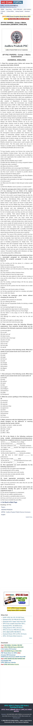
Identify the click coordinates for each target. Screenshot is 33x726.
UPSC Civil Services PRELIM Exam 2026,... (14, 629)
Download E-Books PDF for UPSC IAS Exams (15, 634)
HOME (2, 9)
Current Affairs (10, 11)
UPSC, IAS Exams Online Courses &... (13, 636)
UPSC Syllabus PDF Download (8, 649)
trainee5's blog (29, 517)
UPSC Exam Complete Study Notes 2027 (18, 16)
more (30, 638)
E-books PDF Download (8, 655)
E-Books (3, 11)
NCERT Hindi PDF (20, 656)
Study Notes (9, 9)
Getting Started (19, 11)
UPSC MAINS (27, 9)
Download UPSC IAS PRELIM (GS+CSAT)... (14, 619)
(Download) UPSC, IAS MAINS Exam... (13, 625)
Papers (3, 507)
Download (27, 11)
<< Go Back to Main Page (9, 502)
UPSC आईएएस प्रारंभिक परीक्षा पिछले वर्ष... (12, 632)
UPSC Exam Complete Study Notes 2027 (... (14, 623)
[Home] (12, 3)
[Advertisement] (16, 536)
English (3, 514)
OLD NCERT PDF (6, 660)
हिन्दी (2, 13)
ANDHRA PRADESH (6, 509)
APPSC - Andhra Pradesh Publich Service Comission (15, 512)
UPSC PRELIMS (17, 9)
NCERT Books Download (8, 656)
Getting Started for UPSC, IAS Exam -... (13, 627)
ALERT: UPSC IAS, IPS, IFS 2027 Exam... (14, 617)
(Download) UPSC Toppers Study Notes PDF (14, 621)
